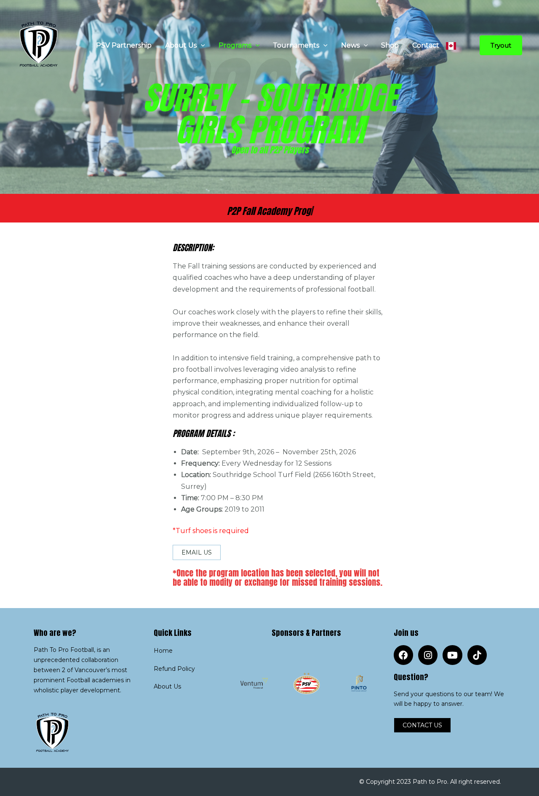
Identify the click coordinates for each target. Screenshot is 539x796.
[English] (451, 45)
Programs (235, 45)
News (350, 45)
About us (181, 45)
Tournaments (296, 45)
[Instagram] (428, 655)
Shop (390, 45)
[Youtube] (452, 655)
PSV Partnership (124, 45)
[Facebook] (403, 655)
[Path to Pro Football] (41, 45)
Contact (425, 45)
